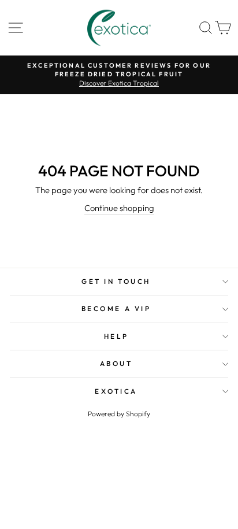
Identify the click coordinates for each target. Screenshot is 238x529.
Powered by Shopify (119, 413)
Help (116, 336)
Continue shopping (119, 207)
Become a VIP (116, 308)
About (116, 363)
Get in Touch (115, 281)
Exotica (116, 391)
